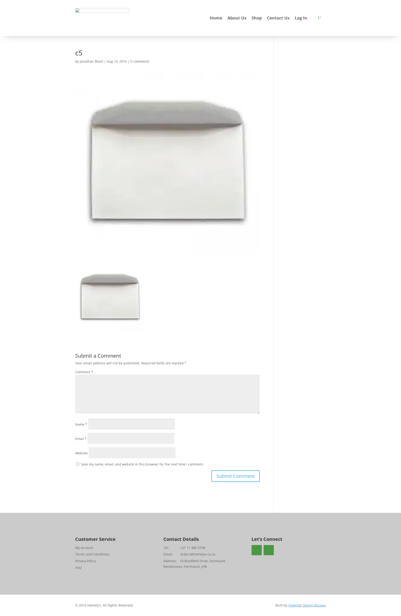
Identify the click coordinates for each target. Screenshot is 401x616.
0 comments (139, 61)
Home (216, 18)
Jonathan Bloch (91, 61)
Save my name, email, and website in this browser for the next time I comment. (142, 464)
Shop (257, 18)
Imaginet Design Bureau (307, 605)
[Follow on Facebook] (257, 550)
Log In (301, 18)
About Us (236, 18)
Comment (84, 372)
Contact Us (278, 18)
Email (81, 438)
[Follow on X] (269, 550)
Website (81, 453)
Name (81, 424)
